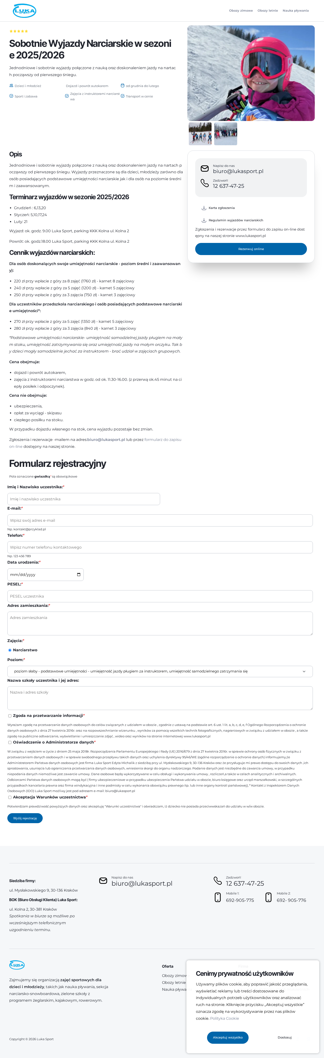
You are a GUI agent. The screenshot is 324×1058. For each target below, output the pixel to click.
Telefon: (15, 535)
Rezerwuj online (251, 249)
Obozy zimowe (241, 10)
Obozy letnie (268, 10)
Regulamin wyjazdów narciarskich (236, 220)
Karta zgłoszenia (222, 208)
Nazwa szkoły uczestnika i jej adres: (43, 680)
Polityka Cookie (224, 1018)
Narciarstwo (25, 650)
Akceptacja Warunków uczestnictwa (50, 797)
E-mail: (15, 508)
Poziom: (16, 659)
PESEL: (15, 584)
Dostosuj (285, 1037)
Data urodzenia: (23, 562)
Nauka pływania (296, 10)
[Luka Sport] (24, 11)
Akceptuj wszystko (228, 1037)
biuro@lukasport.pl (106, 439)
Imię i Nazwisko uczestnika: (35, 487)
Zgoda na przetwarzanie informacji (48, 715)
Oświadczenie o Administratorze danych (54, 742)
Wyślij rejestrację (25, 818)
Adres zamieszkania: (28, 605)
